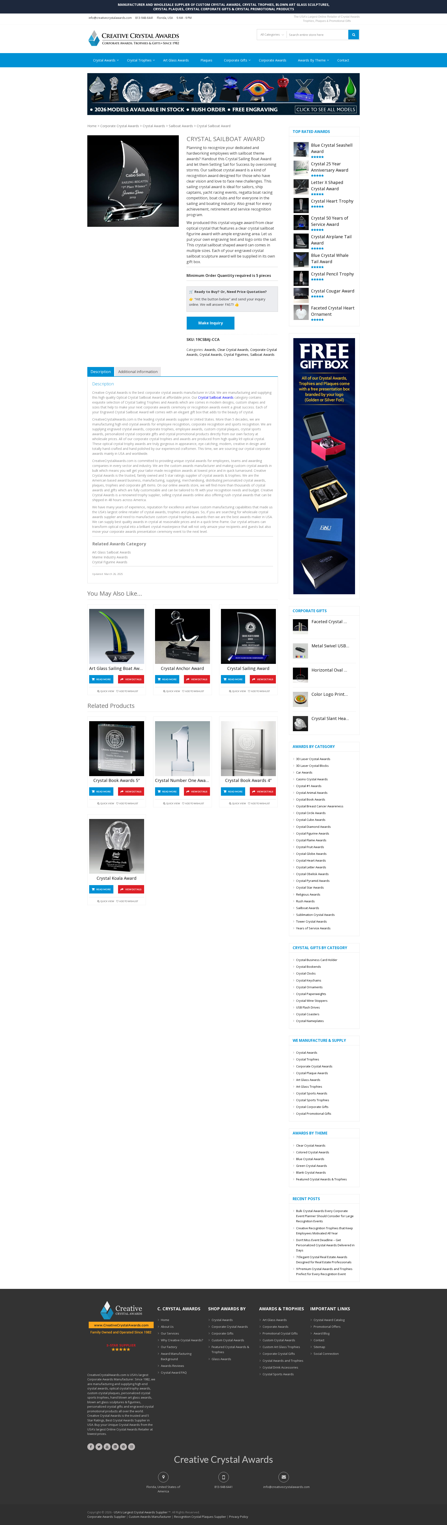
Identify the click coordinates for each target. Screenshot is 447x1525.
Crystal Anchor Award (182, 668)
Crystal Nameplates (310, 1021)
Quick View (107, 691)
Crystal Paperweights (311, 994)
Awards (210, 349)
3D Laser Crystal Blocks (312, 766)
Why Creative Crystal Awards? (182, 1340)
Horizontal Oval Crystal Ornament (330, 670)
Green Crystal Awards (311, 1166)
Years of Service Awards (313, 928)
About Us (167, 1327)
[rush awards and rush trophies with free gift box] (324, 593)
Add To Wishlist (128, 691)
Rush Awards (305, 901)
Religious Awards (308, 894)
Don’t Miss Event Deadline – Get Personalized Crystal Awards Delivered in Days (325, 1245)
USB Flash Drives (308, 1007)
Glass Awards (221, 1359)
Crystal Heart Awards (311, 860)
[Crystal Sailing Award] (248, 636)
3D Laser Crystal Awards (313, 759)
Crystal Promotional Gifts (313, 1113)
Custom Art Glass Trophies (281, 1347)
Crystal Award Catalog (329, 1320)
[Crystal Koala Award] (116, 846)
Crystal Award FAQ (174, 1372)
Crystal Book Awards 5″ (116, 780)
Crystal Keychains (308, 980)
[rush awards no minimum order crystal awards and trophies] (223, 113)
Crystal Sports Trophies (312, 1100)
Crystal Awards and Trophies (283, 1361)
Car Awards (304, 772)
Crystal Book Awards (310, 799)
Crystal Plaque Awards (312, 1073)
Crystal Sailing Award (248, 668)
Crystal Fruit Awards (310, 847)
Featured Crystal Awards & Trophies (321, 1179)
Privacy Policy (238, 1517)
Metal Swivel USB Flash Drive (330, 646)
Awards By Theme (312, 60)
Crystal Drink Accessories (280, 1367)
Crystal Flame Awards (311, 840)
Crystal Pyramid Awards (313, 881)
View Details (133, 679)
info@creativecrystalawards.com (110, 18)
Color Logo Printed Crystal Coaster (330, 694)
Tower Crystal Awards (311, 921)
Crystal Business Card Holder (316, 960)
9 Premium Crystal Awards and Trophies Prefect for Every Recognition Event (324, 1271)
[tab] (100, 371)
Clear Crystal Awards (232, 349)
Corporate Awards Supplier (106, 1517)
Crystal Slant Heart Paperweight (330, 718)
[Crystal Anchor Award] (182, 636)
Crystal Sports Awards (311, 1093)
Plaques (206, 60)
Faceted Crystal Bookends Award (330, 621)
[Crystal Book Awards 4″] (248, 748)
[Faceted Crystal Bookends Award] (300, 626)
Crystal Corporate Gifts (312, 1107)
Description (101, 371)
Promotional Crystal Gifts (280, 1333)
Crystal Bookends (308, 967)
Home (92, 126)
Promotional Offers (327, 1327)
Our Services (170, 1333)
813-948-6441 (144, 18)
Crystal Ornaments (309, 987)
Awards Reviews (172, 1366)
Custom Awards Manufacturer (150, 1517)
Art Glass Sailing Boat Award (116, 668)
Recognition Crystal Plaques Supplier (200, 1517)
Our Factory (169, 1347)
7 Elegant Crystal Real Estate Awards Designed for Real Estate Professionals (324, 1259)
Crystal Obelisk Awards (312, 874)
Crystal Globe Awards (311, 854)
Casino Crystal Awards (312, 779)
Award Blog (321, 1333)
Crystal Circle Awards (311, 813)
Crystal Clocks (306, 973)
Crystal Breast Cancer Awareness (319, 806)
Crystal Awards (104, 60)
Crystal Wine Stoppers (312, 1001)
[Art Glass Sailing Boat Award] (116, 636)
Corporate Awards (272, 60)
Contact (343, 60)
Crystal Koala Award (116, 878)
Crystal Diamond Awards (313, 827)
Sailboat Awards (181, 126)
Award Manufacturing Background (176, 1356)
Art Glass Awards (176, 60)
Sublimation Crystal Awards (315, 915)
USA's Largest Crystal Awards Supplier (141, 1512)
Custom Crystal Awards (228, 1340)
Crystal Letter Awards (311, 867)
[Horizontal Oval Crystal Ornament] (300, 675)
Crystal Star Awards (310, 887)
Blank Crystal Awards (311, 1172)
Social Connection (326, 1354)
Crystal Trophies (139, 60)
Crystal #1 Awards (309, 786)
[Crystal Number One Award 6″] (182, 748)
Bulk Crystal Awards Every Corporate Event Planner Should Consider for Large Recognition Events (325, 1216)
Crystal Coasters (307, 1014)
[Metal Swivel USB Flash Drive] (300, 651)
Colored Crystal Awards (312, 1152)
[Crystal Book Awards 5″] (116, 748)
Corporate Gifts (235, 60)
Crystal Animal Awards (312, 793)
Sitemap (319, 1347)
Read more (103, 679)
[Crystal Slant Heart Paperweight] (300, 723)
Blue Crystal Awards (310, 1159)
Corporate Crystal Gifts (279, 1354)
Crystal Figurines (236, 354)
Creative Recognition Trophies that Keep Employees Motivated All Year (324, 1230)
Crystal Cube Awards (310, 820)
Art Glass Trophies (309, 1086)
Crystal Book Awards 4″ (248, 780)
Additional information (138, 371)
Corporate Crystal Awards (119, 126)
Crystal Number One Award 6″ (182, 780)
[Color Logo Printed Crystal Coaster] (300, 699)
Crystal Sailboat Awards (216, 397)
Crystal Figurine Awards (312, 833)
